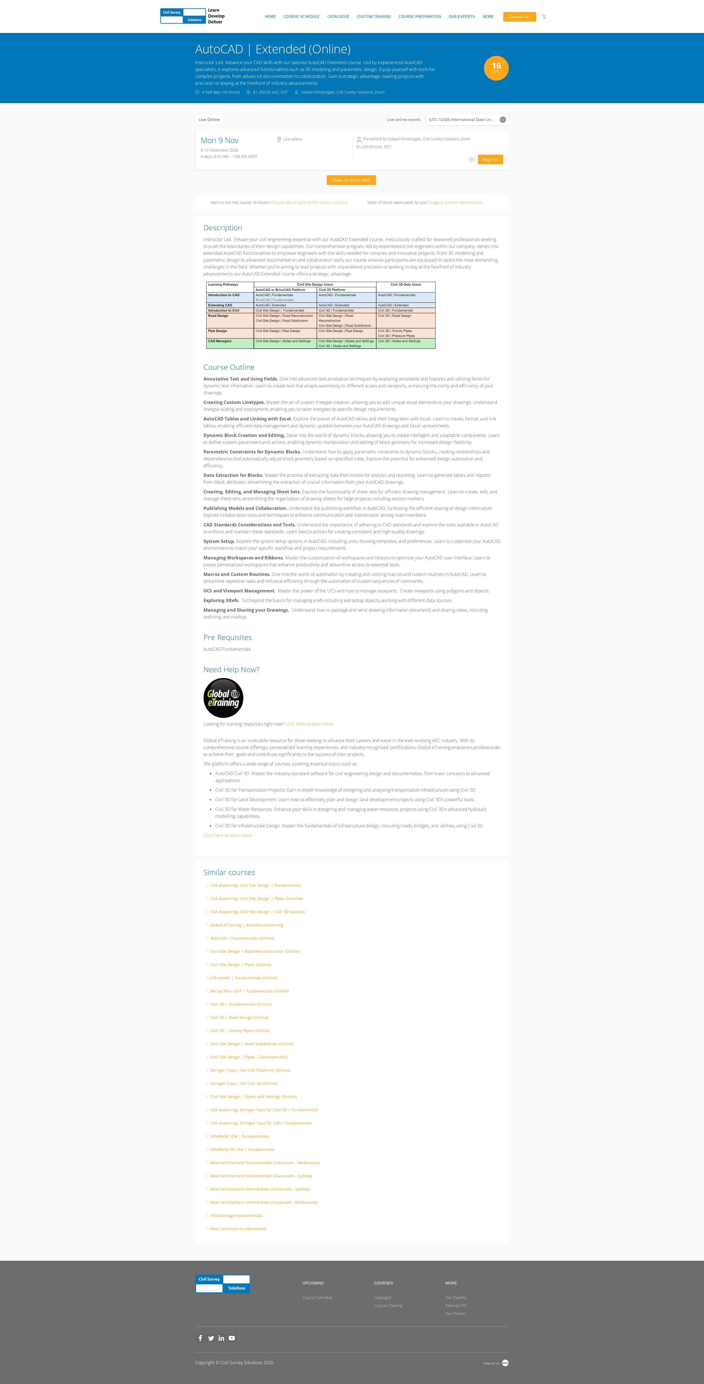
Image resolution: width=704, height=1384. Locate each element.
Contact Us (519, 16)
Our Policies (456, 1313)
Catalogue (338, 17)
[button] (471, 159)
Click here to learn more (309, 724)
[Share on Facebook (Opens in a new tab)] (200, 1339)
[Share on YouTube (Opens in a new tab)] (231, 1339)
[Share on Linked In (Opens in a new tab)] (221, 1339)
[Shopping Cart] (543, 16)
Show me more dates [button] (351, 180)
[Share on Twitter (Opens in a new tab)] (211, 1339)
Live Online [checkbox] (209, 119)
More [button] (488, 17)
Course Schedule (302, 17)
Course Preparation (420, 17)
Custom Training (374, 17)
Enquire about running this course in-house (309, 202)
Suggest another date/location (455, 202)
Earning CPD (456, 1305)
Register (490, 159)
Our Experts (462, 17)
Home (270, 17)
